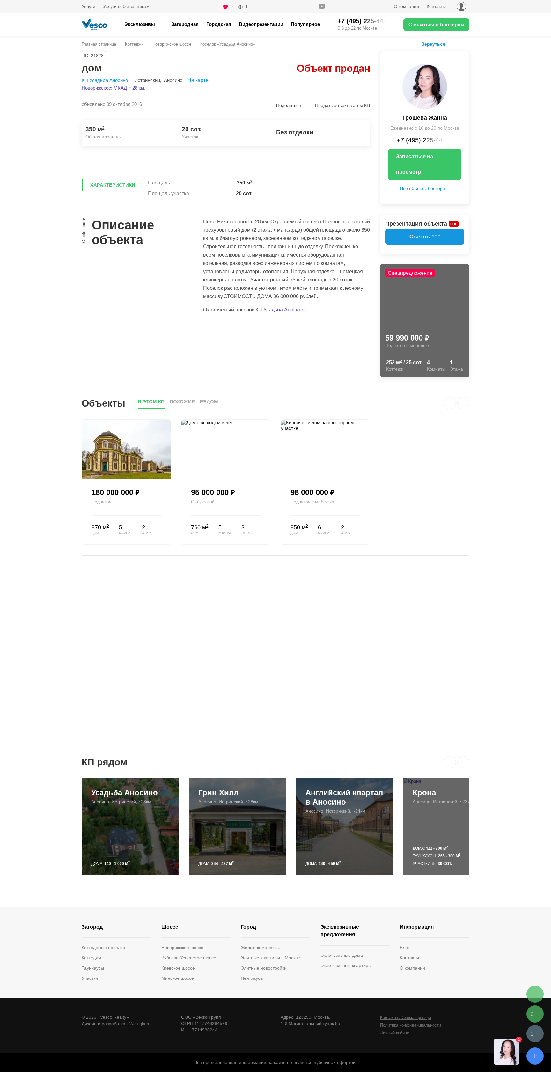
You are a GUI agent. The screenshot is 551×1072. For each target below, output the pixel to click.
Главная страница (99, 44)
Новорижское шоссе (171, 44)
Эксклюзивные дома (341, 955)
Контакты (436, 6)
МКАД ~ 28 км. (129, 88)
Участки (90, 978)
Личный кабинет (395, 1033)
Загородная (185, 24)
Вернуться (433, 44)
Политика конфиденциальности (410, 1025)
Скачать (424, 236)
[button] (450, 762)
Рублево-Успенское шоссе (188, 957)
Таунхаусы (93, 968)
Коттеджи (134, 44)
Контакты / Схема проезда (405, 1017)
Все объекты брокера (422, 188)
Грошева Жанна (424, 118)
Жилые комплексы (260, 947)
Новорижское (96, 88)
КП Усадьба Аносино (105, 80)
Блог (404, 947)
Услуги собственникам (126, 6)
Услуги (88, 6)
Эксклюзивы (139, 24)
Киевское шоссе (178, 968)
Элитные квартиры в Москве (270, 957)
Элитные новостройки (264, 968)
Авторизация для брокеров (461, 6)
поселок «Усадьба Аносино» (227, 44)
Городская (218, 24)
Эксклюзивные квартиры (345, 965)
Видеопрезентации (261, 24)
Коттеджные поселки (103, 947)
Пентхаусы (252, 978)
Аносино (173, 80)
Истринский (147, 80)
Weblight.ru (139, 1024)
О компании (406, 6)
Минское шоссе (177, 978)
